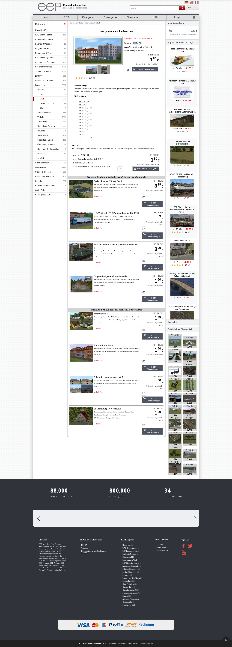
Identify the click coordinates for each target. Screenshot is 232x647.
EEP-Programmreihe (44, 39)
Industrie (41, 131)
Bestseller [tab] (172, 322)
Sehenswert (42, 135)
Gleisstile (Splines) (43, 172)
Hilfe (155, 17)
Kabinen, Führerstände (45, 186)
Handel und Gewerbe (46, 126)
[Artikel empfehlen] (128, 69)
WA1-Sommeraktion (43, 35)
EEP (66, 17)
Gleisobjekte (40, 167)
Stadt (42, 99)
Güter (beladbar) (42, 163)
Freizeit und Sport (45, 140)
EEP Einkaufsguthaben (45, 58)
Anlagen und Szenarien (45, 62)
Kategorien (88, 17)
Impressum (144, 643)
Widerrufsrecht (133, 643)
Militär (40, 154)
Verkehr (40, 117)
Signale (38, 181)
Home (44, 17)
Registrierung (161, 547)
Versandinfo (111, 643)
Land (42, 94)
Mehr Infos (98, 196)
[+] (98, 50)
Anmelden (160, 544)
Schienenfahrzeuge (43, 67)
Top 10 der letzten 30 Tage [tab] (180, 42)
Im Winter (41, 158)
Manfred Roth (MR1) (146, 47)
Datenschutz (122, 643)
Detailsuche (192, 8)
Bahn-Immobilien (44, 112)
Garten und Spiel (47, 103)
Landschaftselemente (44, 176)
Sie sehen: (73, 23)
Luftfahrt (38, 76)
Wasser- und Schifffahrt (45, 80)
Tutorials (84, 548)
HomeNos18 (40, 30)
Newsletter (133, 17)
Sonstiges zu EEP (43, 195)
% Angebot (111, 17)
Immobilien (40, 85)
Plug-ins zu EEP (42, 48)
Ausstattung (42, 122)
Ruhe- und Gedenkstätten (48, 149)
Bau (41, 108)
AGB (104, 643)
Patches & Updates (43, 44)
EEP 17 (84, 545)
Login (177, 17)
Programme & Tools (43, 53)
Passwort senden (162, 550)
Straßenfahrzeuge (43, 71)
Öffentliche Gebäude (46, 144)
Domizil (40, 90)
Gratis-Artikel (40, 190)
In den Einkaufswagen (146, 69)
